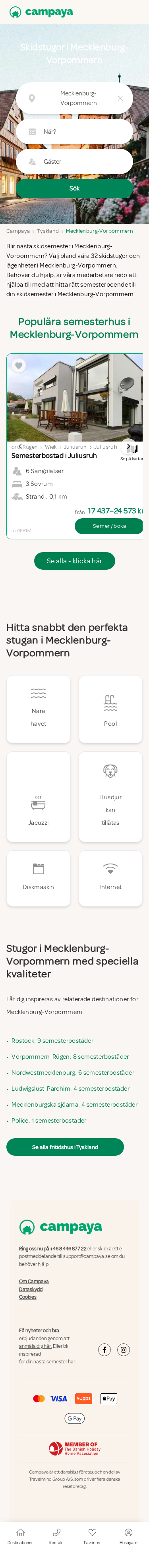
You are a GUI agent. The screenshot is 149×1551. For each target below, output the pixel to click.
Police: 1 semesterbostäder (49, 1121)
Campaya (18, 231)
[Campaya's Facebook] (104, 1349)
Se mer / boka (109, 526)
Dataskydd (31, 1289)
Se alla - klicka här (75, 561)
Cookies (28, 1297)
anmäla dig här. (35, 1346)
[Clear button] (120, 98)
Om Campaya (34, 1281)
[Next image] (128, 446)
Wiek (50, 447)
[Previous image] (21, 446)
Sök (74, 188)
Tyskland (48, 231)
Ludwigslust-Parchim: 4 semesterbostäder (71, 1089)
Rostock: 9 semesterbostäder (52, 1041)
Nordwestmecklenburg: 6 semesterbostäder (73, 1073)
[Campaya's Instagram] (123, 1349)
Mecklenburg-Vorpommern (99, 231)
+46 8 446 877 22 (68, 1249)
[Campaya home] (39, 12)
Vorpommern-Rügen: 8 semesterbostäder (70, 1057)
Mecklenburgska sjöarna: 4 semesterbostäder (74, 1105)
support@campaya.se (86, 1257)
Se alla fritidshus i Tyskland (65, 1147)
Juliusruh (75, 447)
